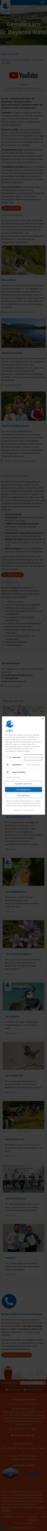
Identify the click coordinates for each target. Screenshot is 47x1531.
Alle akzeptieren (23, 789)
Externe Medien (19, 772)
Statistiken (17, 765)
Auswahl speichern (23, 783)
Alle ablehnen (23, 795)
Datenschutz (29, 810)
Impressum (17, 810)
